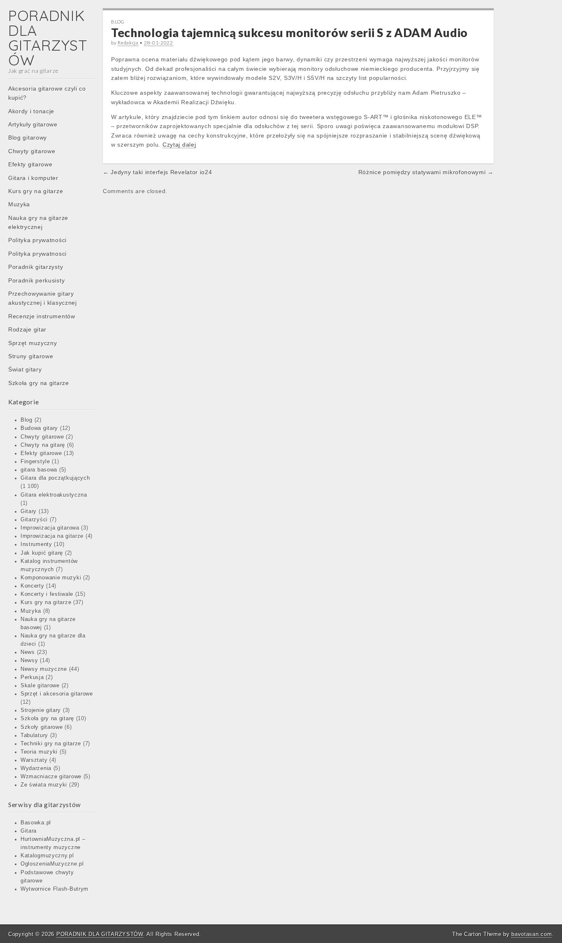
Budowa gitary (39, 428)
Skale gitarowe (40, 686)
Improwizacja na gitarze (52, 536)
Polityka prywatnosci (37, 253)
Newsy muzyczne (44, 669)
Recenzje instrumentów (41, 316)
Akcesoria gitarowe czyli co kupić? (47, 93)
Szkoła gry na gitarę (47, 718)
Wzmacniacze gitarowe (51, 777)
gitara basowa (39, 470)
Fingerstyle (35, 461)
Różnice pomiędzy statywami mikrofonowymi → (426, 172)
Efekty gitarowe (30, 164)
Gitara (29, 831)
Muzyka (19, 204)
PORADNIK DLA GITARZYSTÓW (47, 37)
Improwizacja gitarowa (50, 528)
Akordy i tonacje (31, 111)
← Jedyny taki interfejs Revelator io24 (157, 172)
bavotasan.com (531, 934)
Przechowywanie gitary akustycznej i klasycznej (42, 298)
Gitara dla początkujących (55, 478)
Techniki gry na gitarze (51, 744)
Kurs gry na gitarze (35, 191)
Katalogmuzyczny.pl (47, 856)
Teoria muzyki (39, 752)
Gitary (29, 511)
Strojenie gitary (41, 710)
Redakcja (128, 43)
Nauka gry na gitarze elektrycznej (38, 222)
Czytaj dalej (179, 144)
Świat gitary (25, 369)
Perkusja (32, 677)
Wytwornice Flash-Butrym (54, 889)
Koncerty (32, 586)
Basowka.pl (36, 823)
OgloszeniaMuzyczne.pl (52, 864)
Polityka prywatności (37, 240)
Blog (27, 420)
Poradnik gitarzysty (35, 267)
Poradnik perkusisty (36, 280)
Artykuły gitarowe (33, 124)
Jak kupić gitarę (42, 553)
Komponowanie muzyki (51, 578)
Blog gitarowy (27, 137)
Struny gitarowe (30, 356)
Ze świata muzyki (44, 785)
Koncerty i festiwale (47, 594)
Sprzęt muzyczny (32, 343)
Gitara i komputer (33, 178)
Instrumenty (36, 544)
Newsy (29, 660)
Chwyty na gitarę (43, 445)
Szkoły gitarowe (42, 727)
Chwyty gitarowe (32, 151)
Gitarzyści (34, 520)
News (28, 652)
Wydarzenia (36, 768)
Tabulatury (34, 735)
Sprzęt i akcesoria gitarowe (57, 694)
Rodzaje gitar (27, 329)
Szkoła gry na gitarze (38, 383)
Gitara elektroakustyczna (54, 495)
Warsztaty (34, 760)
